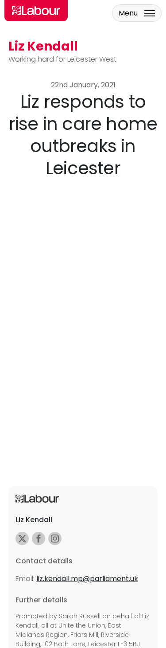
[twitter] (22, 538)
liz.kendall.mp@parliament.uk (87, 579)
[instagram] (55, 538)
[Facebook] (38, 538)
